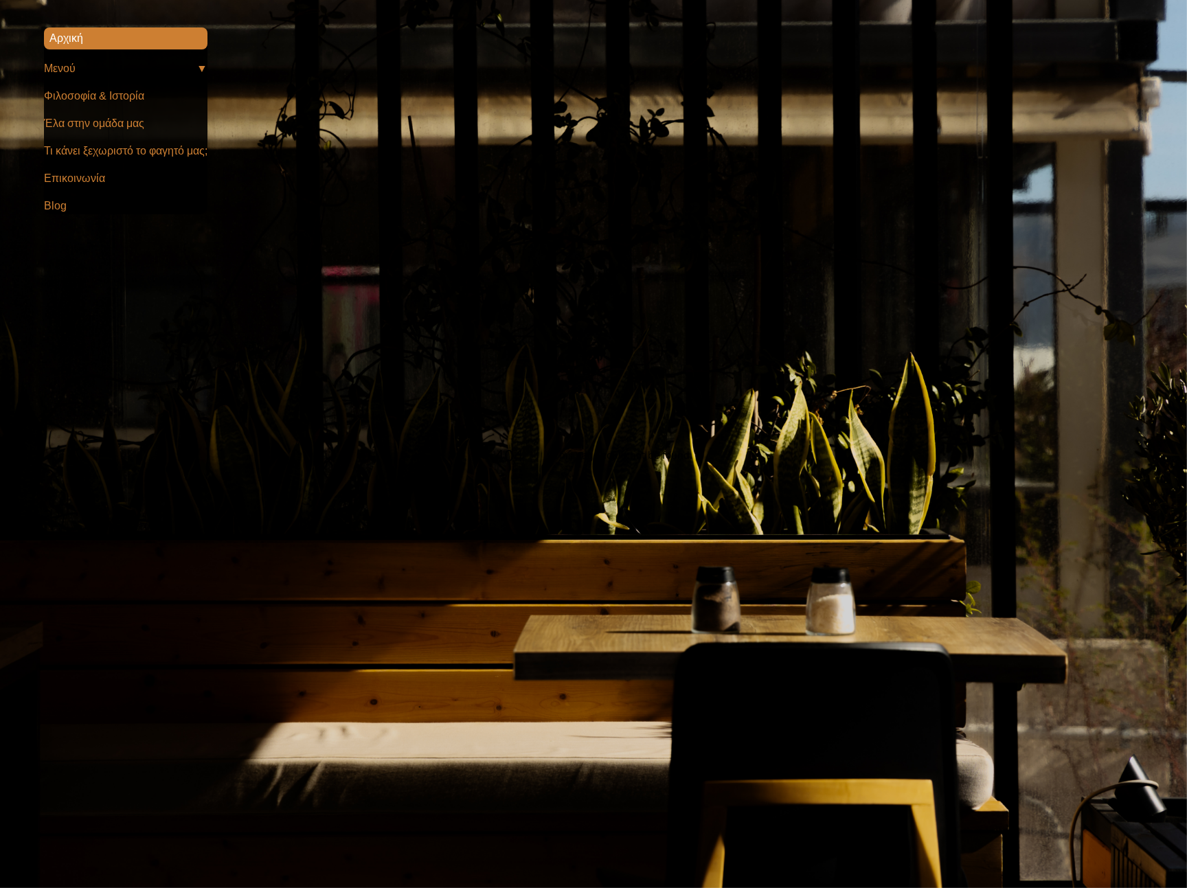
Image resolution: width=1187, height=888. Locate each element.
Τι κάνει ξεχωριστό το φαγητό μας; (125, 151)
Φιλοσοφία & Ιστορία (94, 96)
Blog (55, 206)
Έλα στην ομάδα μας (94, 123)
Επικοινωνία (74, 178)
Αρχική (66, 38)
